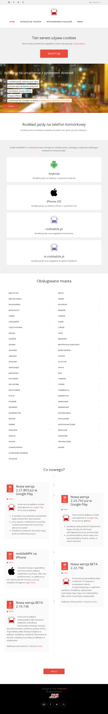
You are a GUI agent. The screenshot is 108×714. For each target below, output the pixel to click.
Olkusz (61, 356)
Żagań (61, 447)
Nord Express (64, 350)
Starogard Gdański (18, 453)
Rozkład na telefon (30, 21)
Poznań (12, 401)
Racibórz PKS (15, 413)
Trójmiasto (63, 390)
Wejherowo (63, 407)
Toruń (61, 384)
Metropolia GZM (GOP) (68, 344)
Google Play (37, 507)
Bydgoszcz (14, 310)
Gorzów (13, 361)
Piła (60, 373)
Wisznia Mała (64, 413)
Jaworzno (14, 373)
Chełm (11, 316)
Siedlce (12, 436)
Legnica (61, 316)
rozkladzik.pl (32, 147)
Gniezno (13, 356)
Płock (11, 396)
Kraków (62, 310)
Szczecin (13, 459)
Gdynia (12, 344)
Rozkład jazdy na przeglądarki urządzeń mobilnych (54, 258)
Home (12, 21)
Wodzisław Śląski (66, 424)
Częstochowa (15, 327)
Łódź (60, 333)
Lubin (60, 322)
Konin (61, 299)
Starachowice (15, 447)
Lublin (61, 327)
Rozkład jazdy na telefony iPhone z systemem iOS (54, 203)
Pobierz (11, 110)
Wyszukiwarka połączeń (59, 21)
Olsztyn (62, 361)
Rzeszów (13, 430)
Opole (61, 367)
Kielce (60, 293)
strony (94, 601)
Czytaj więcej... (79, 43)
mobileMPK (62, 688)
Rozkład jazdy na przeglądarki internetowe (54, 231)
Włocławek (63, 418)
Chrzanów (14, 322)
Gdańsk (12, 339)
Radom (12, 418)
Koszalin (62, 304)
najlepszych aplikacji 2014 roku (55, 104)
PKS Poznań (14, 390)
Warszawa (63, 401)
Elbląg (12, 333)
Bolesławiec (15, 304)
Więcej (54, 671)
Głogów (13, 350)
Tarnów (62, 378)
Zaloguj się (95, 2)
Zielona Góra (64, 441)
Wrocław (62, 430)
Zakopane (62, 436)
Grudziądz (14, 367)
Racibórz (13, 407)
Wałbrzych (63, 396)
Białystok (13, 293)
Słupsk (12, 441)
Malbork (62, 339)
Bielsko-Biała (15, 299)
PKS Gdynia (14, 384)
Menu (80, 21)
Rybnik (12, 424)
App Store (30, 582)
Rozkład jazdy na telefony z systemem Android (54, 175)
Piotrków (13, 378)
